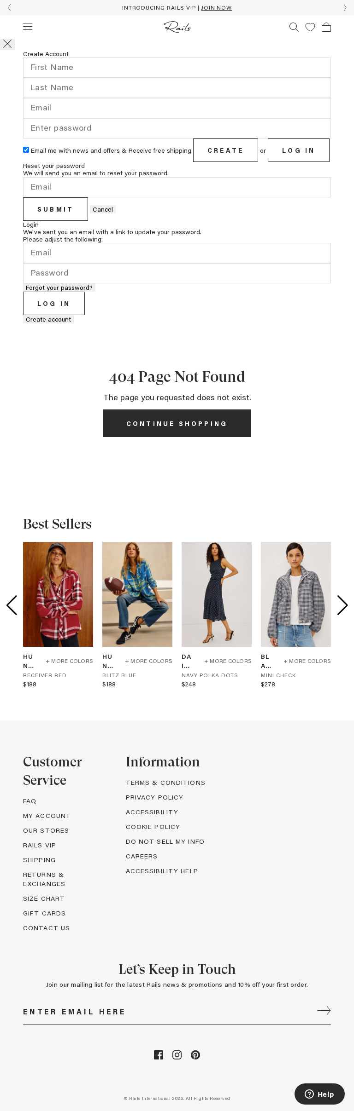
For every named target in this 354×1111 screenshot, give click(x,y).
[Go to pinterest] (195, 1057)
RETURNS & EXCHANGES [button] (44, 879)
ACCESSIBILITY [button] (152, 811)
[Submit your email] (324, 1012)
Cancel (103, 209)
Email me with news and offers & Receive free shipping (111, 150)
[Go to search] (294, 27)
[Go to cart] (326, 27)
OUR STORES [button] (46, 830)
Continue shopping (177, 423)
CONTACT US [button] (46, 927)
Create (225, 150)
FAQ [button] (29, 800)
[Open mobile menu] (27, 26)
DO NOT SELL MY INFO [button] (165, 841)
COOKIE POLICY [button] (153, 826)
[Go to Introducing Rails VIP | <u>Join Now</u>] (177, 7)
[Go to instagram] (177, 1057)
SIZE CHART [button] (44, 898)
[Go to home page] (177, 27)
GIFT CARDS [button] (44, 913)
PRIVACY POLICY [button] (155, 797)
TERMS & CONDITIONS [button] (166, 782)
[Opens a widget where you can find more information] (319, 1094)
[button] (310, 27)
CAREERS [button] (142, 856)
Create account (48, 319)
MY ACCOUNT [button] (47, 815)
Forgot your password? (59, 287)
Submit (55, 209)
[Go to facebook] (158, 1057)
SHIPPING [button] (39, 859)
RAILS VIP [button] (39, 844)
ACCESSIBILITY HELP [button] (162, 870)
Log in (298, 150)
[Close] (7, 44)
